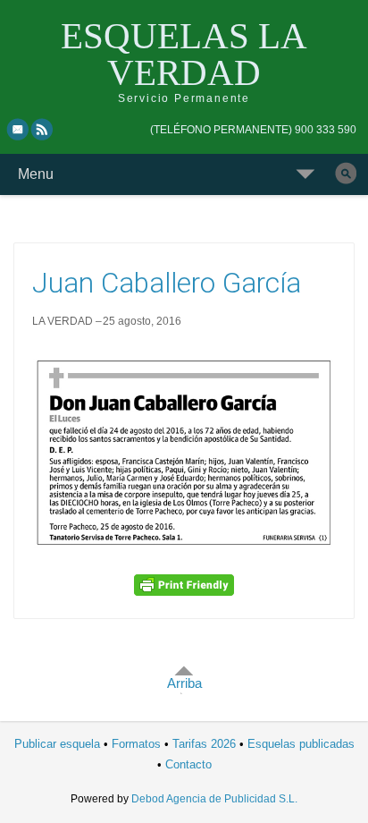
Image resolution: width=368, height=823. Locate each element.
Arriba (184, 683)
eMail (17, 128)
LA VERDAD (62, 321)
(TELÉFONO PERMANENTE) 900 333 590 (253, 129)
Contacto (188, 764)
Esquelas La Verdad (184, 54)
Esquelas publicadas (301, 744)
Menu (36, 174)
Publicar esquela (57, 744)
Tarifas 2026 (204, 744)
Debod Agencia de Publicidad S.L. (214, 799)
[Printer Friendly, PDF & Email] (184, 585)
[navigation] (253, 130)
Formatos (136, 744)
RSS (42, 128)
